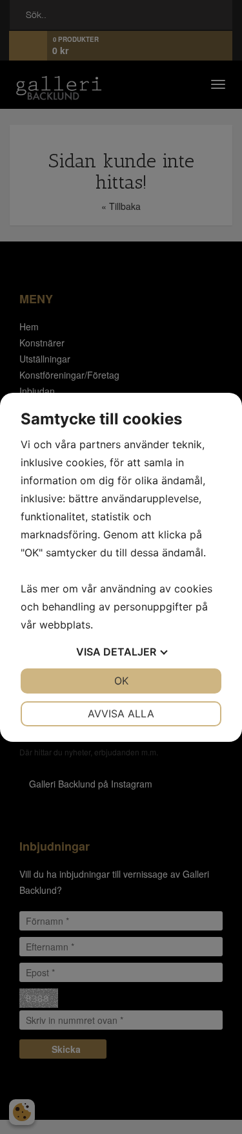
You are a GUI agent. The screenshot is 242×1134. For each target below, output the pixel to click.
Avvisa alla (121, 713)
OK (121, 680)
